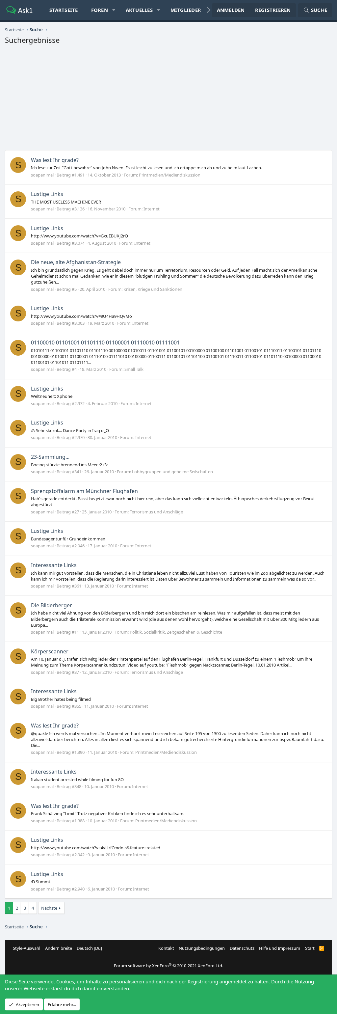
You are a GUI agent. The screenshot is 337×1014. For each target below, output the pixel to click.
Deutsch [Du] (89, 948)
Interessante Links (54, 565)
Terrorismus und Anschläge (156, 512)
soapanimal (42, 175)
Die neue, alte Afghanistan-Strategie (76, 262)
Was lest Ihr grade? (55, 160)
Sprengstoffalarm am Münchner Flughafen (84, 491)
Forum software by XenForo (168, 966)
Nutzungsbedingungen (202, 948)
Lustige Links (47, 194)
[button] (114, 10)
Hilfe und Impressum (279, 948)
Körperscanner (49, 651)
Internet (151, 209)
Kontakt (166, 948)
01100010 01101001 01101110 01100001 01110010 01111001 (105, 342)
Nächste (49, 908)
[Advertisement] (168, 99)
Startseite (63, 10)
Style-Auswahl (26, 948)
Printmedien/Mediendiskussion (169, 175)
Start (310, 948)
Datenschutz (242, 948)
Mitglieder (185, 10)
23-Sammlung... (50, 456)
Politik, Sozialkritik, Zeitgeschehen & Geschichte (176, 632)
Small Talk (133, 369)
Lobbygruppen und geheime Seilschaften (172, 472)
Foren (99, 10)
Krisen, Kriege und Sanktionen (152, 289)
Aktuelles (139, 10)
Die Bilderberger (51, 605)
